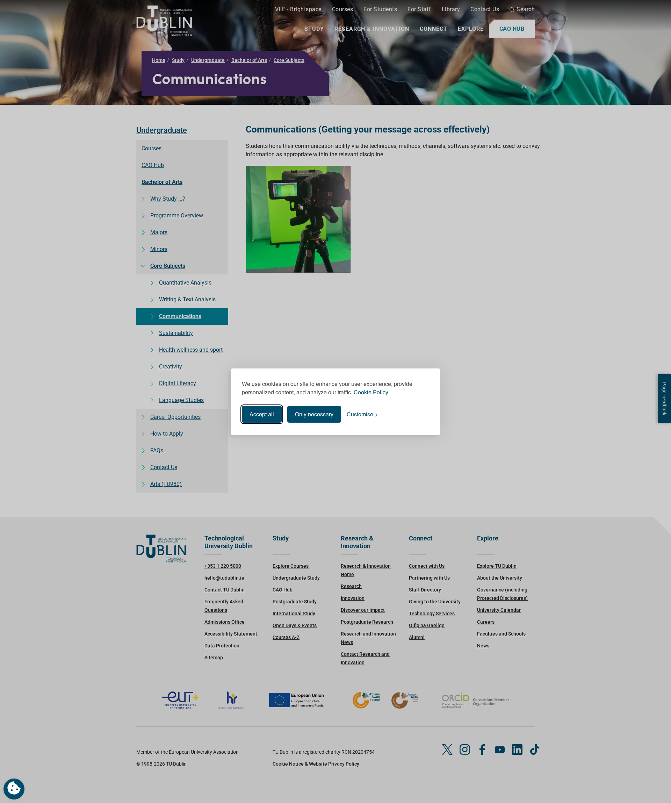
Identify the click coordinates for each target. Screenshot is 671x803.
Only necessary (314, 414)
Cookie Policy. (371, 392)
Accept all (262, 414)
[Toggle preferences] (13, 789)
